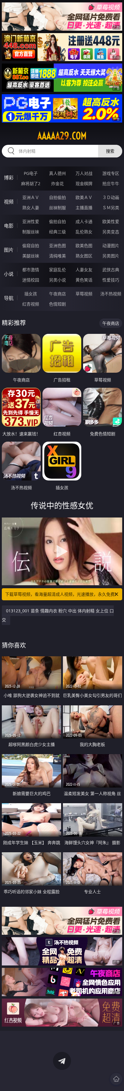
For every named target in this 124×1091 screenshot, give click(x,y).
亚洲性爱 (30, 221)
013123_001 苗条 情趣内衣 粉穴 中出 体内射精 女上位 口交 (58, 615)
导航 (9, 298)
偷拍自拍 (57, 221)
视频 (9, 201)
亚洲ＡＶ (30, 197)
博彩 (9, 177)
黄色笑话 (84, 280)
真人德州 (57, 173)
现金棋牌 (84, 183)
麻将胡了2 (30, 183)
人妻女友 (84, 269)
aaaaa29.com (62, 136)
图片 (9, 250)
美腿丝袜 (30, 256)
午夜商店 (57, 294)
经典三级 (57, 232)
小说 (9, 274)
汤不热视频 (110, 294)
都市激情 (30, 269)
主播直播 (84, 207)
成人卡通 (84, 221)
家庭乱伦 (57, 269)
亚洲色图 (57, 245)
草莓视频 (84, 294)
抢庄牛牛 (110, 183)
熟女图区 (84, 256)
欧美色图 (84, 245)
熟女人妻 (30, 207)
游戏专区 (110, 173)
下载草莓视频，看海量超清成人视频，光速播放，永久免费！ (62, 594)
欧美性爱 (110, 221)
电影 (9, 225)
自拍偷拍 (57, 197)
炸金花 (57, 183)
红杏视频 (30, 304)
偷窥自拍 (30, 245)
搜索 (110, 151)
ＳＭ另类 (110, 207)
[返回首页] (116, 1079)
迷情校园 (30, 280)
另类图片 (110, 256)
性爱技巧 (110, 280)
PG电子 (31, 173)
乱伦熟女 (84, 232)
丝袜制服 (57, 207)
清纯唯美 (57, 256)
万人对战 (84, 173)
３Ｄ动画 (110, 197)
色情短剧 (57, 304)
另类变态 (110, 232)
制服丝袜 (30, 232)
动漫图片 (110, 245)
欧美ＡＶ (84, 197)
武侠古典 (110, 269)
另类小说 (57, 280)
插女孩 (30, 294)
